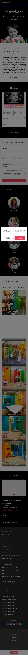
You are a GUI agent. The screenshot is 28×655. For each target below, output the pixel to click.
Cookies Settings (8, 237)
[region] (14, 234)
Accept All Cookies (20, 237)
